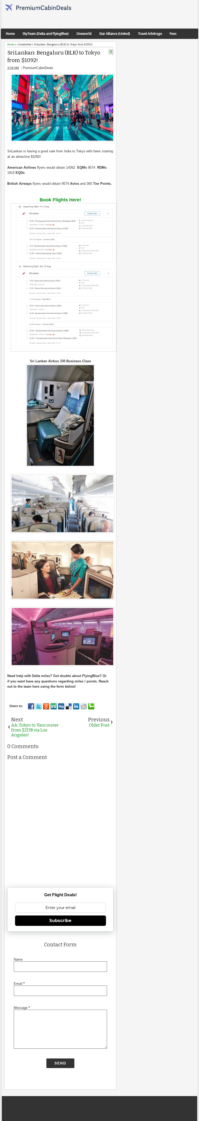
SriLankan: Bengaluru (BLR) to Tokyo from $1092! (53, 57)
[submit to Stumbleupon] (54, 706)
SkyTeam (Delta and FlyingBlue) (46, 34)
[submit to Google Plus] (46, 706)
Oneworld (83, 34)
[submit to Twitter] (38, 706)
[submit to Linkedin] (76, 706)
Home (10, 34)
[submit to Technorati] (91, 706)
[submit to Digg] (61, 706)
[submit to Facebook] (31, 706)
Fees (173, 34)
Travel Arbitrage (150, 34)
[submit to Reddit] (84, 706)
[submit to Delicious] (69, 706)
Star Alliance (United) (114, 34)
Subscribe (60, 920)
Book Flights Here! (60, 199)
